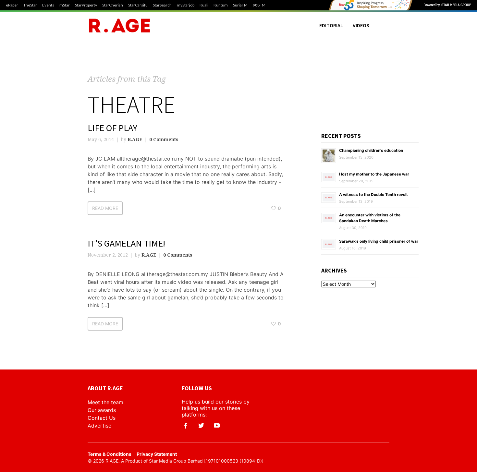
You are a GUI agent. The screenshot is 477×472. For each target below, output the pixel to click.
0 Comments (163, 139)
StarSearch (162, 5)
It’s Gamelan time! (126, 243)
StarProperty (86, 5)
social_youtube (217, 426)
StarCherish (112, 5)
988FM (259, 5)
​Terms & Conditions (109, 454)
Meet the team (105, 402)
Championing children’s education (371, 150)
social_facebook (186, 426)
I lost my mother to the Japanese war (374, 174)
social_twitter (201, 426)
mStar (64, 5)
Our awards (102, 410)
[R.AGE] (119, 25)
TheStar (30, 5)
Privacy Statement (157, 454)
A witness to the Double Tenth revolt (373, 194)
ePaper (12, 5)
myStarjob (185, 5)
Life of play (112, 128)
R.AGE (135, 139)
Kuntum (221, 5)
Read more (105, 208)
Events (48, 5)
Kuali (204, 5)
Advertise (99, 425)
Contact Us (102, 418)
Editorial (331, 25)
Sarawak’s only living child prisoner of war (378, 241)
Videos (361, 25)
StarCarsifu (138, 5)
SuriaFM (240, 5)
